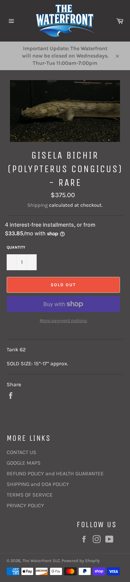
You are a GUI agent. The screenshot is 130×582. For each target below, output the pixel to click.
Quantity (16, 247)
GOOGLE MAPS (24, 463)
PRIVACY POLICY (25, 505)
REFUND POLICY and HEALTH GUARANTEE (55, 473)
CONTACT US (21, 452)
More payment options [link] (63, 320)
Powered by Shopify (81, 560)
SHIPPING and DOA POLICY (38, 484)
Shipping (37, 205)
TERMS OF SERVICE (30, 495)
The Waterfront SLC (41, 560)
